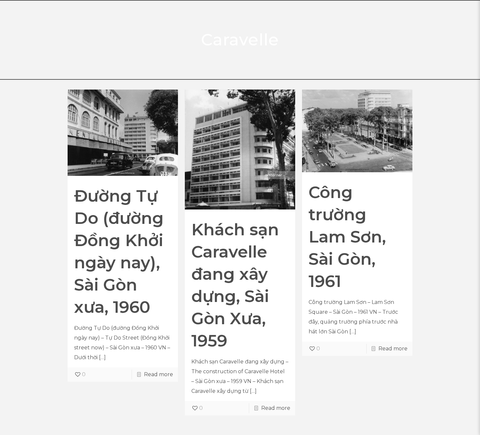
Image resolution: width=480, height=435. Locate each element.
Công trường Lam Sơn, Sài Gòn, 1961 (347, 236)
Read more (158, 374)
